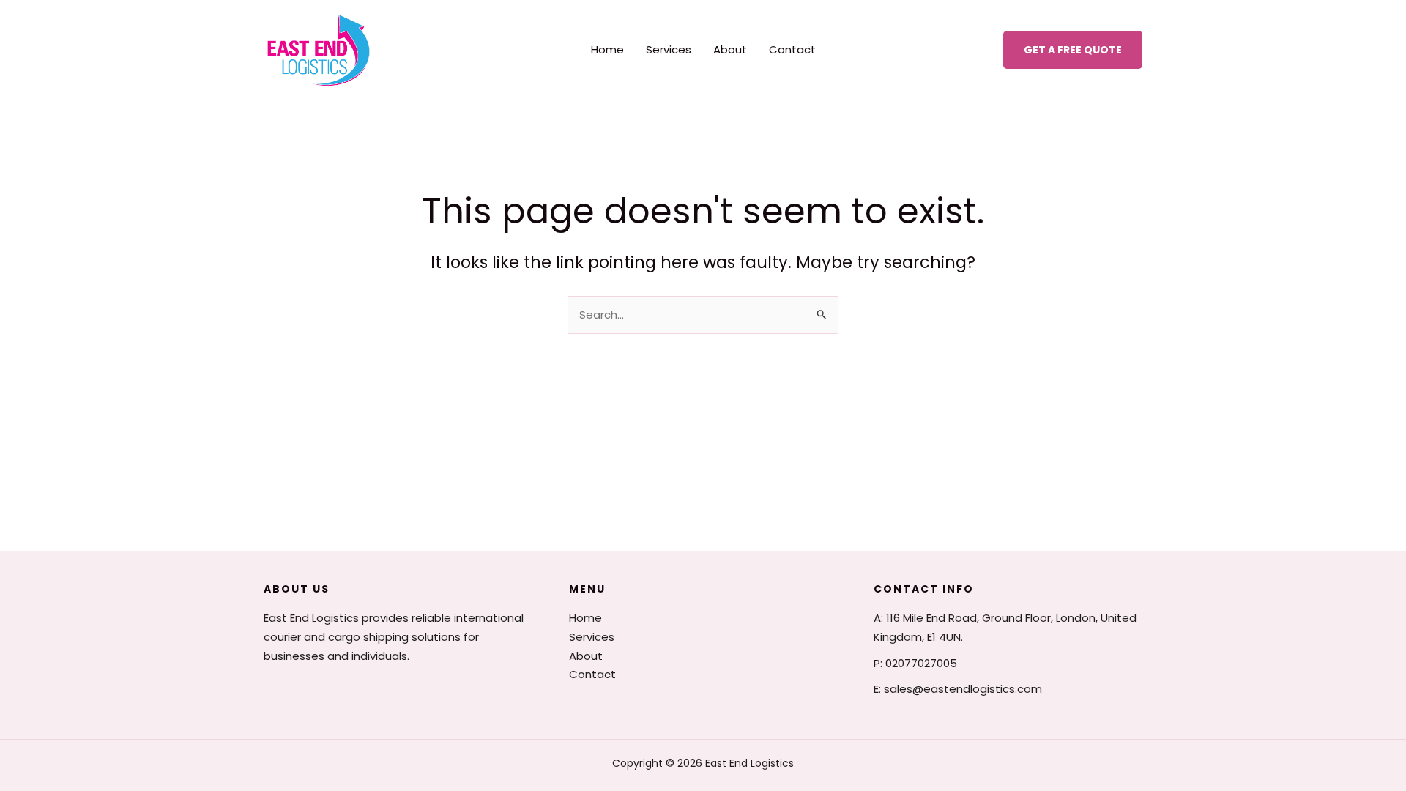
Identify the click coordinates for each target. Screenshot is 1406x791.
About (730, 49)
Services (668, 49)
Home (607, 49)
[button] (1072, 50)
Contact (792, 49)
